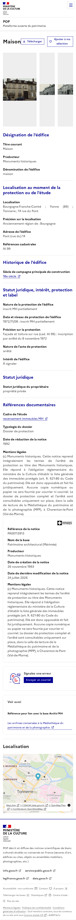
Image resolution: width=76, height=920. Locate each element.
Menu (71, 5)
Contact (43, 888)
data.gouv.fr (40, 878)
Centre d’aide (60, 895)
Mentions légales (11, 907)
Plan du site (13, 901)
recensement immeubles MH (23, 418)
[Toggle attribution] (69, 805)
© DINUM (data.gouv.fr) (32, 805)
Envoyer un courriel (38, 680)
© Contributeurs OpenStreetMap (27, 808)
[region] (38, 783)
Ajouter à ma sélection (62, 41)
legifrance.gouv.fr (14, 878)
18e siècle (9, 276)
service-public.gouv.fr (38, 871)
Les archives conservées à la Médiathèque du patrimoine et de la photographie (35, 725)
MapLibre (11, 805)
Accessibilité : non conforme (18, 888)
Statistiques (37, 895)
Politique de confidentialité (36, 907)
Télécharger (34, 41)
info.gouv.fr (10, 871)
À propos (58, 888)
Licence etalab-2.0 (33, 915)
